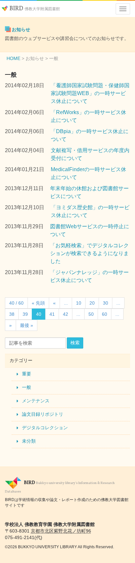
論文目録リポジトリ (42, 414)
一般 (26, 387)
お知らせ (21, 29)
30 (105, 303)
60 (104, 314)
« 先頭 (38, 303)
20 (92, 303)
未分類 (29, 441)
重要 (26, 373)
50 (91, 314)
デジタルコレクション (45, 427)
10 (78, 303)
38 (11, 314)
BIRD (34, 9)
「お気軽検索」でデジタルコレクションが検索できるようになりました (89, 253)
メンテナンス (35, 400)
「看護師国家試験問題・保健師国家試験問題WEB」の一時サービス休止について (90, 93)
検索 (75, 342)
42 (65, 314)
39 (25, 314)
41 (52, 314)
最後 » (26, 325)
